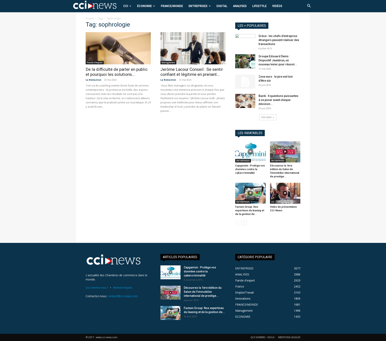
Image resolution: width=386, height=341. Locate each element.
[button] (309, 6)
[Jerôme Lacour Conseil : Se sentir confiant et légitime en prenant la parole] (193, 48)
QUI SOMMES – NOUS (262, 337)
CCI (125, 6)
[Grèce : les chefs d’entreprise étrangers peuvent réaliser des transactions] (245, 40)
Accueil (90, 18)
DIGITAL (222, 6)
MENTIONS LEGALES (289, 337)
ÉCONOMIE (144, 6)
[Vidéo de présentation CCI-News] (285, 193)
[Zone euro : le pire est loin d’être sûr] (245, 82)
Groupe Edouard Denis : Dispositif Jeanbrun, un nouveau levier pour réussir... (278, 60)
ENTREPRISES (198, 6)
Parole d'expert (95, 62)
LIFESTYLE (259, 6)
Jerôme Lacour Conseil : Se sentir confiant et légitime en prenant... (191, 72)
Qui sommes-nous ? (97, 287)
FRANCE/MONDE (172, 6)
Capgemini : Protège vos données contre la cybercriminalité (250, 169)
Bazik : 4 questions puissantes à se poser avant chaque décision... (278, 100)
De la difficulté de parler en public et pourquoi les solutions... (117, 72)
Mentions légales (122, 287)
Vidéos (277, 6)
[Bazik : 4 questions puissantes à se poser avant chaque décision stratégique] (245, 101)
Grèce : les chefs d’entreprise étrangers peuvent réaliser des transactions (279, 40)
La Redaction (93, 79)
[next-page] (244, 222)
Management (168, 62)
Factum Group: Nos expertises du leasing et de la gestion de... (249, 210)
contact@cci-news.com (123, 296)
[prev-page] (237, 222)
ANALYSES (240, 6)
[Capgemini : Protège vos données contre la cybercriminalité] (250, 151)
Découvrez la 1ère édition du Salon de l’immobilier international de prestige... (203, 291)
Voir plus (266, 117)
